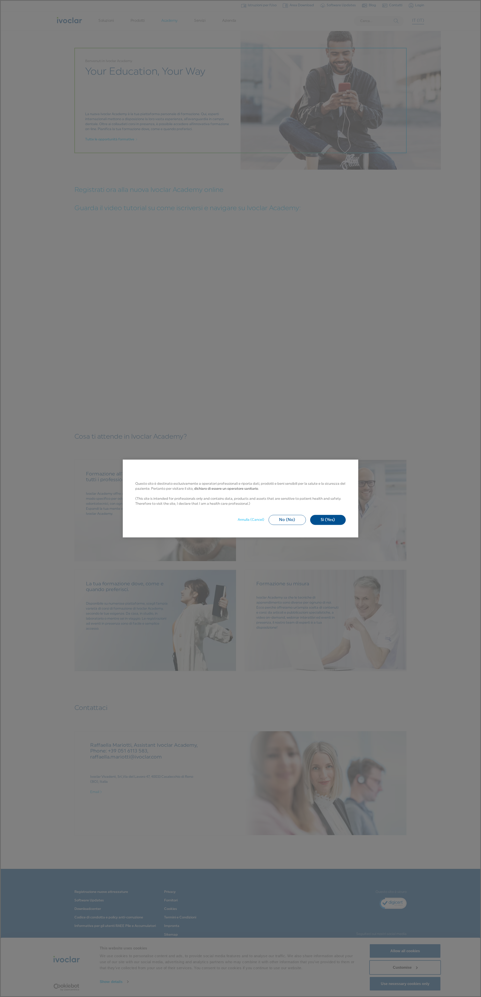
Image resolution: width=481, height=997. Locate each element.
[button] (287, 520)
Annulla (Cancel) (251, 519)
